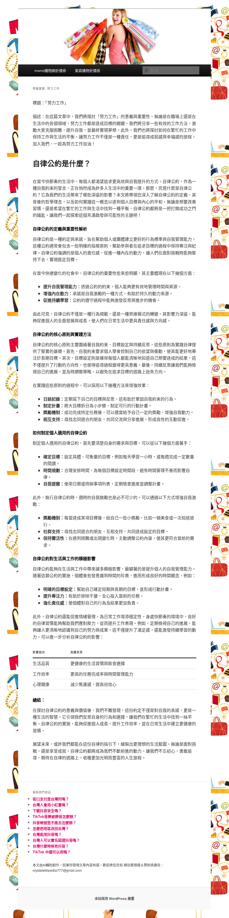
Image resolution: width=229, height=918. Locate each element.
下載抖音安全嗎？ (47, 810)
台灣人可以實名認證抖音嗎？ (56, 840)
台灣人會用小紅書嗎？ (51, 804)
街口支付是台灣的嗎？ (51, 798)
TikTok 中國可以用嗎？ (52, 851)
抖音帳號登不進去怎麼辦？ (54, 822)
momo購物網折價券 (50, 70)
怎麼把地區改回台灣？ (51, 828)
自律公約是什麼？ (62, 163)
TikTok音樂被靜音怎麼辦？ (55, 816)
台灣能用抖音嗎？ (47, 834)
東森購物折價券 (87, 70)
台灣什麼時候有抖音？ (51, 846)
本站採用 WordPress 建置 (114, 898)
